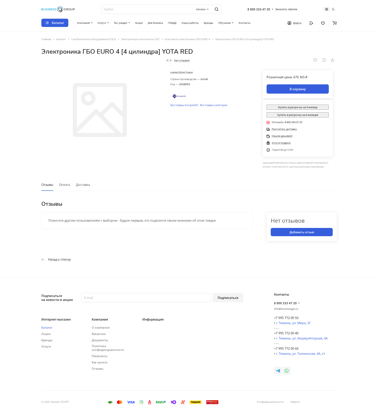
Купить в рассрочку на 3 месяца (297, 107)
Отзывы (47, 185)
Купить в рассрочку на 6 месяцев (297, 115)
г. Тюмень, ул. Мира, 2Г (293, 323)
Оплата (64, 185)
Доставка (83, 185)
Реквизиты (99, 356)
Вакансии (99, 334)
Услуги (46, 346)
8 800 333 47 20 (258, 9)
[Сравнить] (324, 60)
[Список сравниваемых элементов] (311, 23)
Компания (100, 319)
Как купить (99, 362)
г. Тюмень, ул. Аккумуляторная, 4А (302, 338)
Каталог (46, 327)
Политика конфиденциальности (108, 348)
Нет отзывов (181, 60)
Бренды (47, 340)
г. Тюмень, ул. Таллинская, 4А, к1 (300, 353)
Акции (46, 334)
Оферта (295, 402)
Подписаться (228, 298)
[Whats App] (287, 371)
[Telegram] (278, 371)
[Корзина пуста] (335, 23)
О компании (101, 327)
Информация (153, 319)
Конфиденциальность (270, 402)
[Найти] (216, 9)
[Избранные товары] (323, 23)
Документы (100, 340)
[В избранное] (315, 60)
